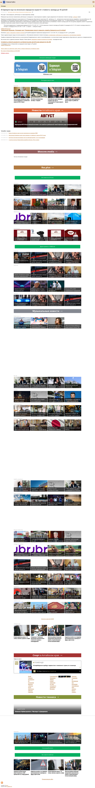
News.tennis (17, 279)
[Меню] (93, 2)
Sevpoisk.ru (16, 586)
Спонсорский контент (47, 748)
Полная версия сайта (47, 779)
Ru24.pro (16, 758)
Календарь (3, 6)
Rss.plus (16, 390)
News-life (16, 251)
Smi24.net (16, 731)
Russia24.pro (17, 228)
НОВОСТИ (3, 28)
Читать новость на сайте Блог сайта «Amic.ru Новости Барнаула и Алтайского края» (20, 48)
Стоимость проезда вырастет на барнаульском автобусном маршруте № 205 (26, 42)
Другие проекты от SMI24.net (47, 246)
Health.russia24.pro (18, 479)
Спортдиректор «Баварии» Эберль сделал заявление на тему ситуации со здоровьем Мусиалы (54, 683)
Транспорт (8, 28)
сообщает (75, 16)
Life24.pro (16, 183)
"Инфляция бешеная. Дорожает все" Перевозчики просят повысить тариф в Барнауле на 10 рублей (33, 30)
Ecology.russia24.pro (18, 544)
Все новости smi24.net (47, 754)
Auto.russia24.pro (18, 404)
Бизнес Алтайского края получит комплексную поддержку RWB (23, 133)
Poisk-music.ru (17, 316)
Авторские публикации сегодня (48, 57)
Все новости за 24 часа (47, 177)
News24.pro (16, 211)
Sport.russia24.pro (18, 493)
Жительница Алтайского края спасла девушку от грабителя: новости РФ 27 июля (27, 135)
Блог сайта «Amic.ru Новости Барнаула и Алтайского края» (19, 12)
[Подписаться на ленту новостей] (2, 783)
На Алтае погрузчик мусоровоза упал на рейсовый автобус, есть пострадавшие (27, 137)
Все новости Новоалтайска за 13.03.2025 (10, 50)
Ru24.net (16, 85)
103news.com (17, 601)
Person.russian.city (18, 529)
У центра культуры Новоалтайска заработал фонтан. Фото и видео (24, 139)
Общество (8, 45)
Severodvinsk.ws (17, 572)
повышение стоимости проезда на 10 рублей (41, 39)
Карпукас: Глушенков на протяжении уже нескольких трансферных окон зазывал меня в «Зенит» (75, 684)
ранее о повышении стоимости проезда (15, 32)
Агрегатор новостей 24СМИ (47, 619)
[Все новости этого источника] (32, 12)
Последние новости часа (47, 80)
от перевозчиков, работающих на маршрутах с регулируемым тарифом (64, 35)
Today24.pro (17, 197)
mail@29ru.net (9, 786)
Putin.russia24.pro (18, 418)
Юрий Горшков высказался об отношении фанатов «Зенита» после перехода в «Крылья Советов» (31, 684)
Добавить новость (5, 53)
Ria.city (15, 375)
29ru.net (16, 293)
